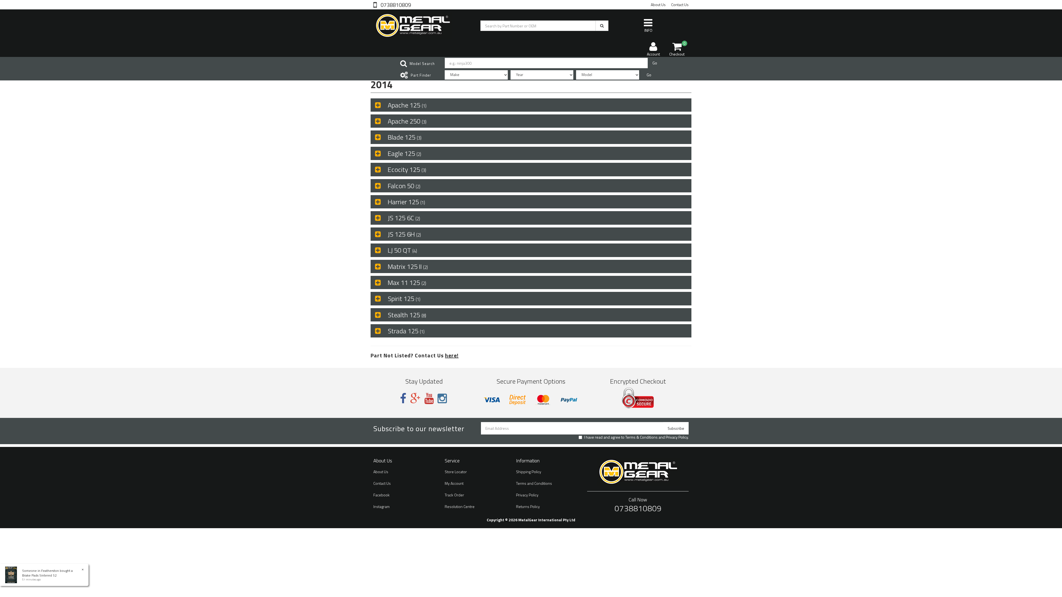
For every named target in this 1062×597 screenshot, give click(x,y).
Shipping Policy (528, 472)
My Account (454, 483)
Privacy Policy (677, 437)
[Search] (601, 25)
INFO (648, 30)
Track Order (454, 495)
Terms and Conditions (534, 483)
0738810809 (395, 4)
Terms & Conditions (641, 437)
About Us (658, 4)
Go (654, 63)
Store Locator (456, 472)
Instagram (381, 506)
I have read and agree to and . (636, 437)
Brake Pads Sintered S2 (39, 575)
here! (452, 355)
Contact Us (680, 4)
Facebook (381, 495)
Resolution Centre (460, 506)
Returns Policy (528, 506)
